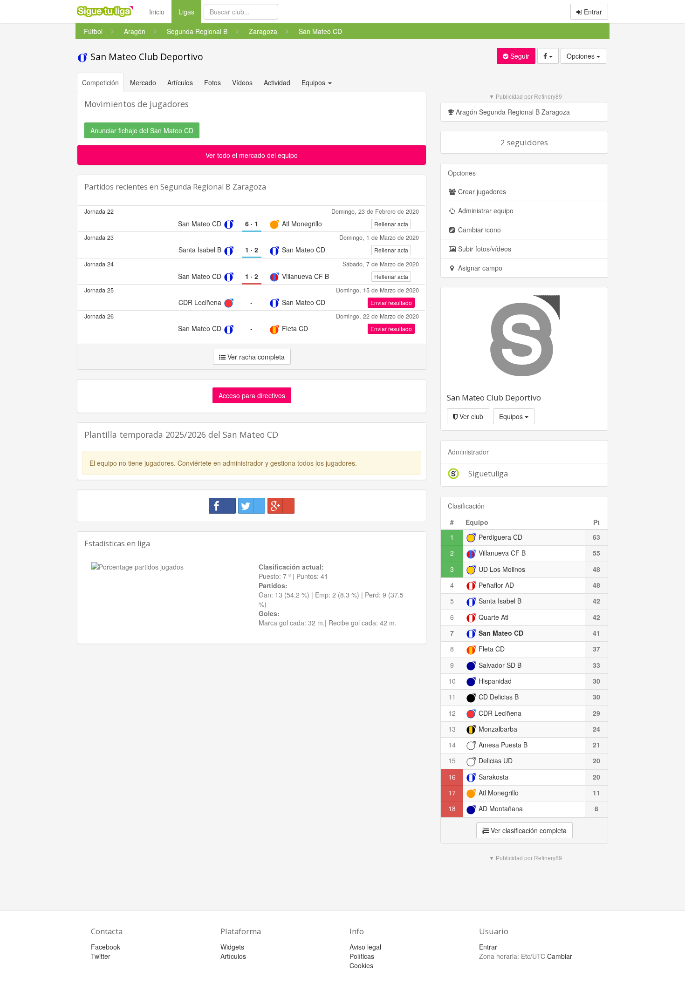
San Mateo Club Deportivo (145, 56)
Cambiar (559, 956)
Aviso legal (365, 946)
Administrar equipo (485, 210)
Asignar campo (479, 267)
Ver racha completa (255, 356)
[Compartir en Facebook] (222, 506)
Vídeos (242, 82)
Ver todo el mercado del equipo (252, 155)
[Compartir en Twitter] (251, 506)
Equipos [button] (314, 82)
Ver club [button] (470, 416)
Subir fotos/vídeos (483, 248)
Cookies (361, 965)
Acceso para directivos (252, 395)
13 (452, 728)
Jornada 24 (99, 264)
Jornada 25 (99, 290)
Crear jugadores (481, 191)
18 (452, 808)
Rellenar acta (391, 224)
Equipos (512, 416)
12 (452, 713)
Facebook (105, 946)
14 (452, 744)
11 (452, 696)
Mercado (143, 82)
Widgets (232, 946)
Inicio (156, 11)
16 (452, 776)
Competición (100, 82)
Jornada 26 (99, 316)
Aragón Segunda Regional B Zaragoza (512, 111)
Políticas (361, 956)
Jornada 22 (99, 211)
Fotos (212, 82)
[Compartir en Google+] (281, 506)
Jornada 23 (99, 237)
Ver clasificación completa (528, 830)
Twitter (100, 956)
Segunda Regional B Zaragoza (213, 187)
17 (452, 792)
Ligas (189, 11)
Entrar (592, 11)
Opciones (581, 56)
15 (452, 760)
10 (452, 680)
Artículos (180, 82)
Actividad (277, 82)
